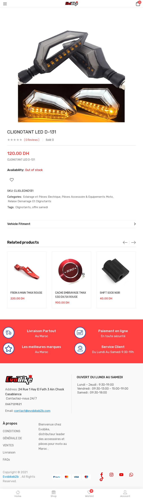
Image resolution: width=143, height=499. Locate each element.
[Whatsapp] (131, 474)
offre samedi (40, 207)
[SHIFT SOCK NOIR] (116, 271)
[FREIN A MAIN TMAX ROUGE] (26, 271)
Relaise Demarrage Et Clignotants (29, 201)
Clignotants (23, 207)
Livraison (9, 452)
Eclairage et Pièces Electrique (42, 196)
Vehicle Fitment (18, 224)
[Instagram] (111, 474)
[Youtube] (121, 474)
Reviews (32, 140)
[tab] (71, 224)
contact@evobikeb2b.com (32, 411)
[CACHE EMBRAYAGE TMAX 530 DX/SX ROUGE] (71, 271)
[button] (137, 3)
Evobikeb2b (11, 476)
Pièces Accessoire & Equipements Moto (87, 196)
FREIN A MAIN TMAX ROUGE (26, 292)
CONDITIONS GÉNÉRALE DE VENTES (12, 438)
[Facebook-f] (101, 474)
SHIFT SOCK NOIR (110, 292)
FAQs (6, 459)
